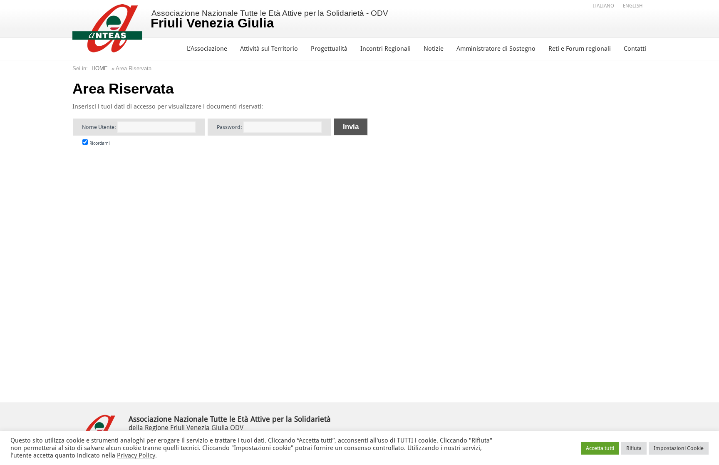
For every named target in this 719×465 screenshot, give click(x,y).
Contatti (635, 48)
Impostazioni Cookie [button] (679, 448)
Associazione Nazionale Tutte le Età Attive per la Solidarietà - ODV (269, 19)
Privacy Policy (136, 455)
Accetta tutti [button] (600, 448)
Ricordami (99, 143)
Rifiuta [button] (634, 448)
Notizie (434, 48)
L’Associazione (207, 48)
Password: (230, 127)
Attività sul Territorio (269, 48)
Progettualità (329, 48)
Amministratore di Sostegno (496, 48)
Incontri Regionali (385, 48)
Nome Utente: (99, 127)
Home (100, 68)
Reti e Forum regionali (579, 48)
